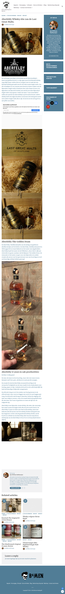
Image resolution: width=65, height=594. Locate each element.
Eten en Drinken (37, 5)
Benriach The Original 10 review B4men (10, 519)
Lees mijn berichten (53, 56)
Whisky (19, 15)
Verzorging (22, 5)
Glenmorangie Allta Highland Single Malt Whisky (30, 544)
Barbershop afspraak (53, 5)
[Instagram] (52, 103)
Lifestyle (29, 5)
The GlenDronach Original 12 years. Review (11, 545)
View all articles (15, 488)
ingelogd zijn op (15, 558)
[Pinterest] (48, 107)
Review (19, 539)
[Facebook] (48, 103)
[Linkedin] (56, 103)
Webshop (16, 7)
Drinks (4, 15)
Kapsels (16, 5)
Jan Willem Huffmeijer (9, 24)
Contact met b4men (25, 7)
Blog (45, 5)
